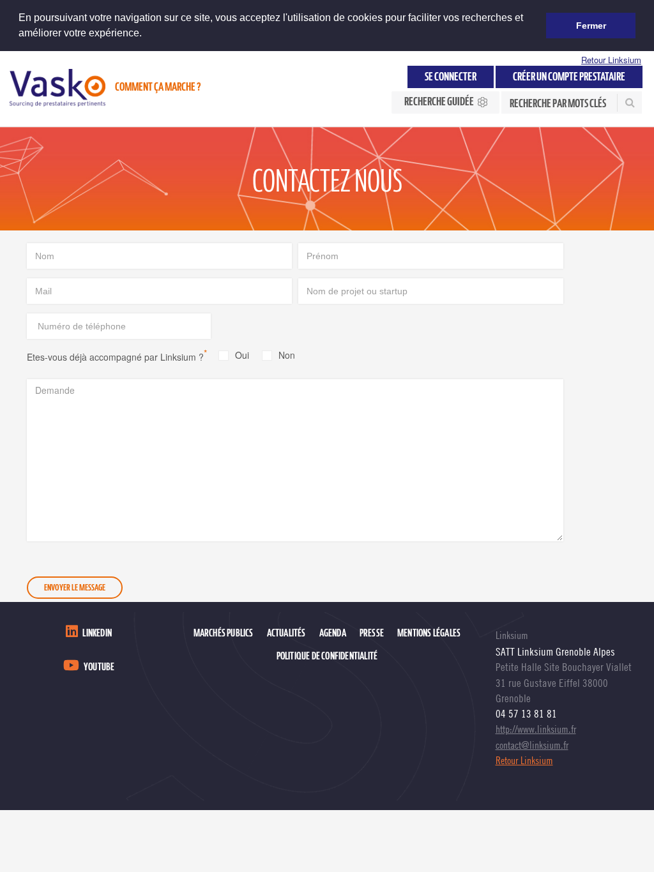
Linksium (512, 635)
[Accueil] (57, 88)
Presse (372, 633)
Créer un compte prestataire (569, 77)
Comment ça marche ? (158, 87)
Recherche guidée (439, 102)
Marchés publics (224, 633)
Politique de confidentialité (327, 656)
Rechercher (628, 102)
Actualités (286, 633)
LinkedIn (97, 633)
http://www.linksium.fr (536, 729)
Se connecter (450, 77)
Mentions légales (428, 633)
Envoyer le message (74, 587)
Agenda (332, 633)
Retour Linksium (611, 60)
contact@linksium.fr (532, 745)
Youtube (99, 667)
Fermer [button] (591, 25)
